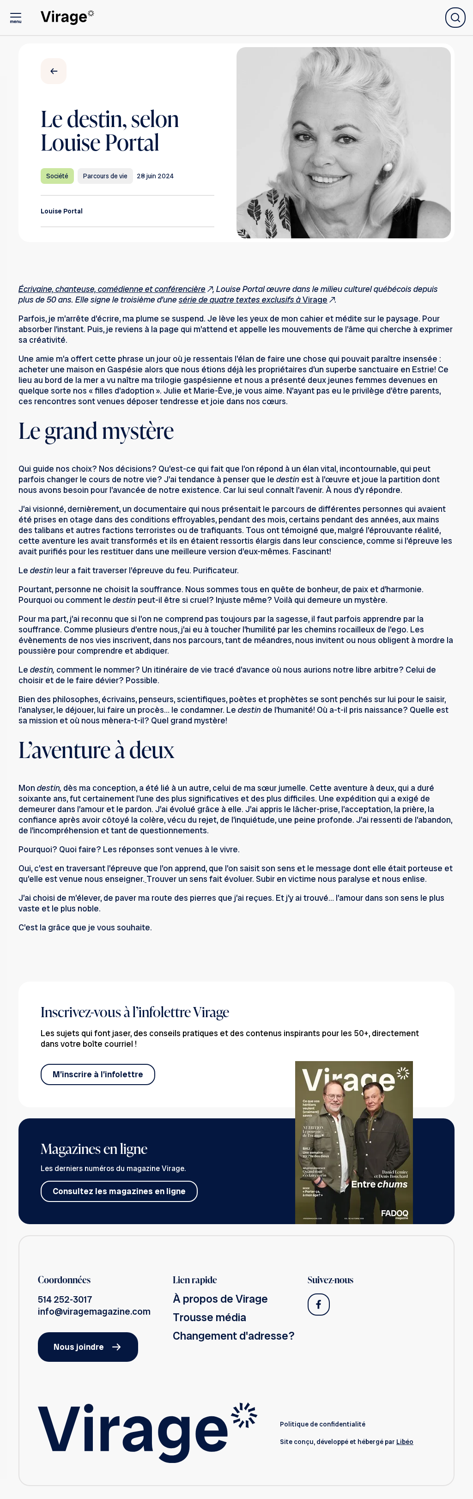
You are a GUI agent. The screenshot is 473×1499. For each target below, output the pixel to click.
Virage (253, 299)
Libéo (404, 1442)
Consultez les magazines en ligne (119, 1191)
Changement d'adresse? (234, 1336)
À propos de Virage (220, 1299)
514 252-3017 (65, 1299)
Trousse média (209, 1317)
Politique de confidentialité (322, 1424)
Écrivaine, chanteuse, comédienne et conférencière (112, 289)
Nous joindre (79, 1346)
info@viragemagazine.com (94, 1311)
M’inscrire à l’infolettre (98, 1074)
